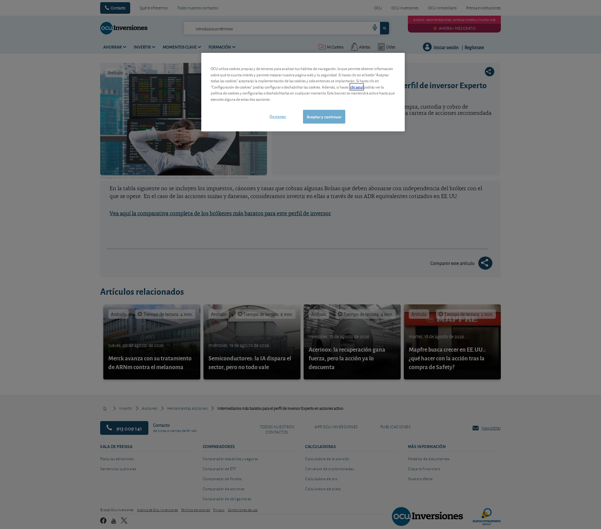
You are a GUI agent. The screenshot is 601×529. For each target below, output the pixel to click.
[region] (303, 92)
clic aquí (356, 87)
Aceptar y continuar (324, 117)
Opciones (278, 116)
